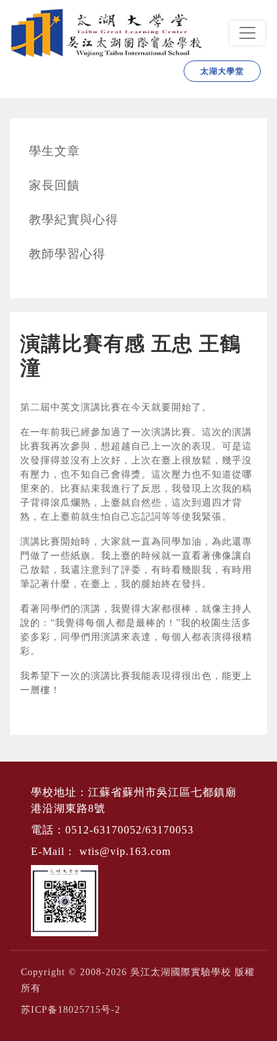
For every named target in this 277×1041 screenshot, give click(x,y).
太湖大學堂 (222, 71)
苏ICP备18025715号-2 (70, 1010)
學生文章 (54, 151)
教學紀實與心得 (73, 219)
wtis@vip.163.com (125, 851)
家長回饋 (54, 185)
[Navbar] (247, 32)
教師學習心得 (67, 254)
